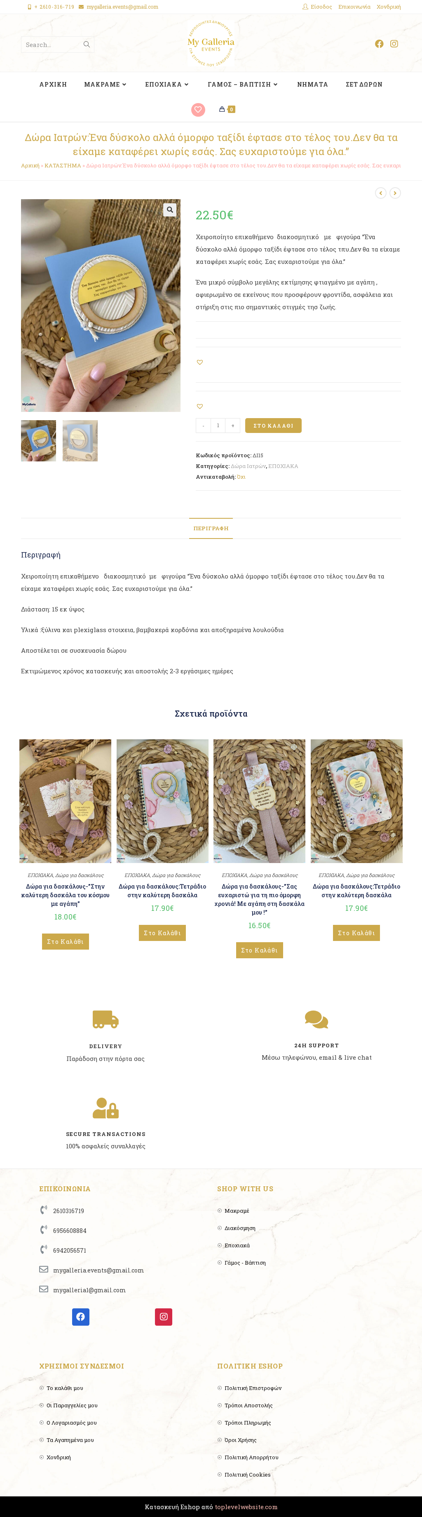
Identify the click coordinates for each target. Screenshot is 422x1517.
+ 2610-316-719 (54, 6)
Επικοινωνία (354, 6)
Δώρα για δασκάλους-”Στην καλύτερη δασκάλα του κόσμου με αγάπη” (65, 895)
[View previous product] (381, 193)
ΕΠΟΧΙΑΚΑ (283, 466)
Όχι (241, 476)
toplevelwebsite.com (246, 1507)
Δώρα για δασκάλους (79, 875)
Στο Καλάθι (273, 425)
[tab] (211, 528)
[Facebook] (80, 1317)
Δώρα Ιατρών (248, 466)
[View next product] (395, 193)
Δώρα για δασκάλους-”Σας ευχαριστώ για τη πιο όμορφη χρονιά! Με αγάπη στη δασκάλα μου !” (259, 899)
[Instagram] (163, 1317)
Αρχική (30, 165)
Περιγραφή (211, 528)
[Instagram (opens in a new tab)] (394, 44)
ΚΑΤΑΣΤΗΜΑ (63, 165)
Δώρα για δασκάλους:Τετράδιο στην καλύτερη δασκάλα (162, 890)
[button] (201, 361)
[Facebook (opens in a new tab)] (379, 44)
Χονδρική (389, 6)
